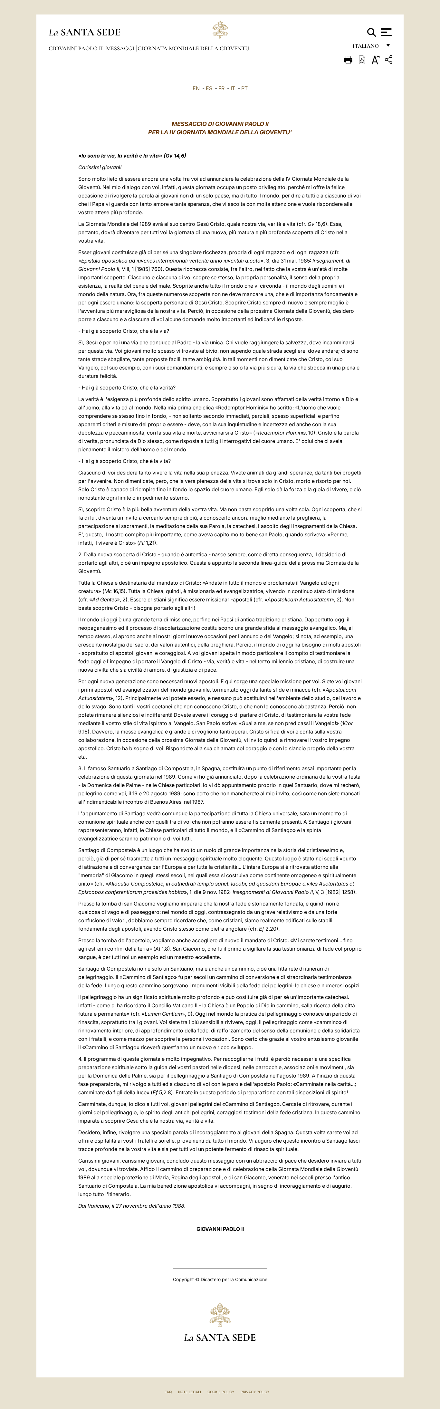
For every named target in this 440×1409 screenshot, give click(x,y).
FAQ (168, 1392)
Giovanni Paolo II (76, 48)
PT (244, 88)
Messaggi (121, 48)
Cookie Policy (220, 1392)
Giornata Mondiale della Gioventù (193, 48)
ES (209, 88)
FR (221, 88)
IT (233, 88)
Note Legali (189, 1392)
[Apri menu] (385, 32)
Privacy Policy (255, 1392)
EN (196, 88)
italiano (367, 48)
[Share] (389, 60)
